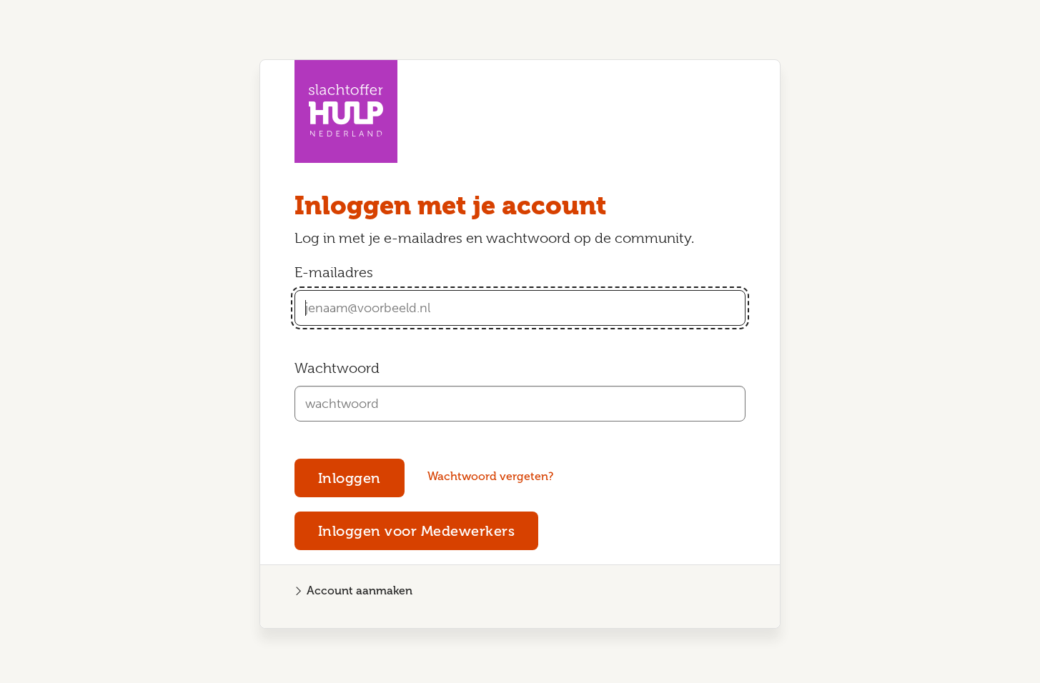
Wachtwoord (337, 368)
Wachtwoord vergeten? (490, 476)
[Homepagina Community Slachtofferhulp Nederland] (345, 111)
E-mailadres (333, 272)
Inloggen (349, 478)
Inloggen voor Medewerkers (416, 530)
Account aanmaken (359, 590)
